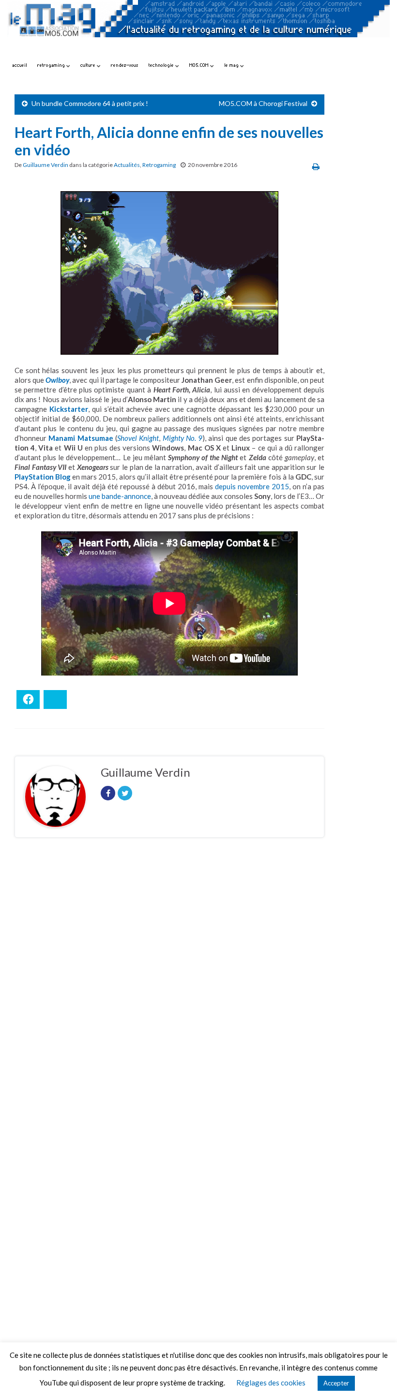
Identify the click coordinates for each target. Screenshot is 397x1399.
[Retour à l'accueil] (198, 28)
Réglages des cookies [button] (270, 1382)
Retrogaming (159, 164)
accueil (19, 65)
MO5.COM (199, 65)
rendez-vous (124, 65)
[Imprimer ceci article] (316, 166)
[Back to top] (375, 1377)
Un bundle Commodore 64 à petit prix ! (89, 103)
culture (88, 65)
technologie (162, 65)
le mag (232, 65)
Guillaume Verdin (45, 164)
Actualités (127, 164)
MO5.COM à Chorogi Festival (263, 103)
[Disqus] (169, 978)
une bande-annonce (120, 496)
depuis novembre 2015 (252, 486)
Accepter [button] (336, 1383)
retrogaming (51, 65)
